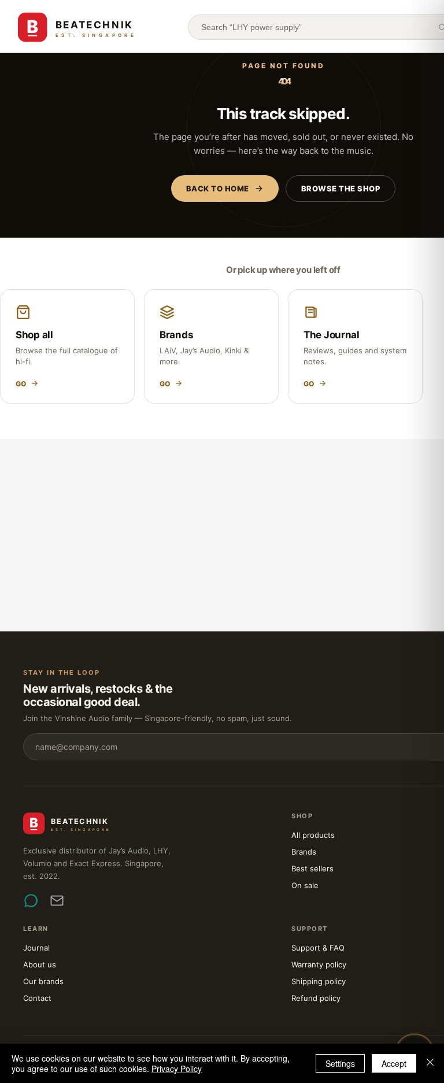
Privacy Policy (176, 1068)
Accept (394, 1063)
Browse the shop (340, 188)
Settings (340, 1063)
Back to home (217, 188)
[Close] (430, 1063)
